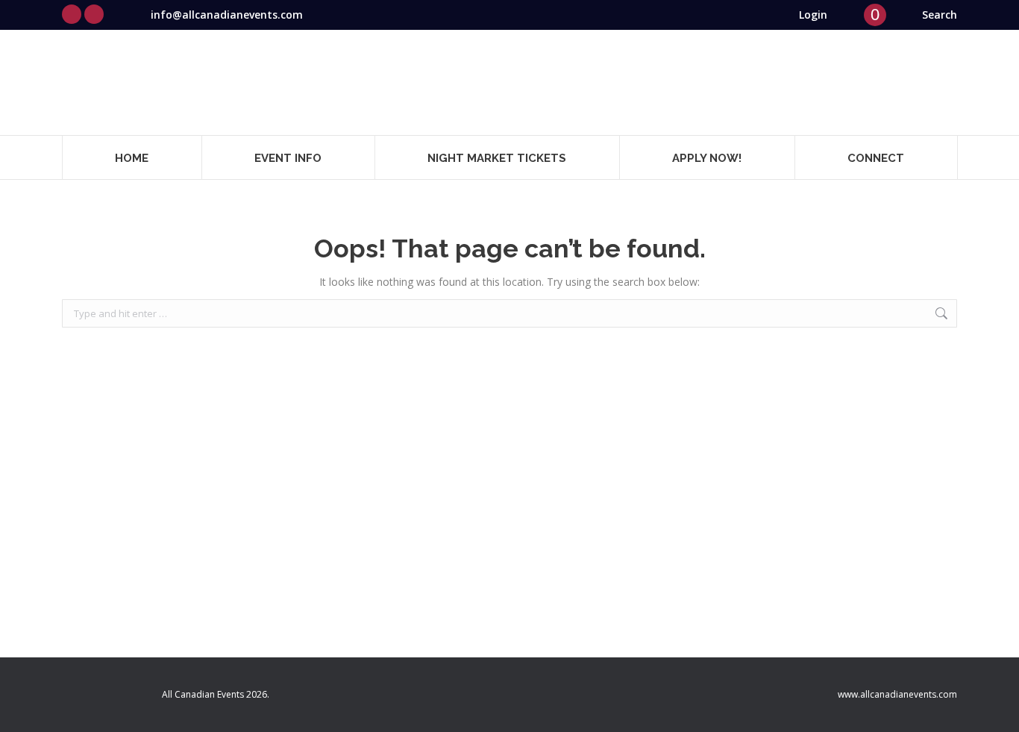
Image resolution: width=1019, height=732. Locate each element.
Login (813, 14)
